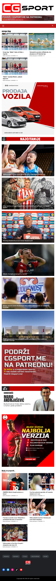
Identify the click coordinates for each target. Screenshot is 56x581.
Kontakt (45, 556)
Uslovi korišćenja (35, 556)
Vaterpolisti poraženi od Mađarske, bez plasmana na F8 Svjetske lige (40, 53)
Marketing (6, 556)
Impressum (15, 556)
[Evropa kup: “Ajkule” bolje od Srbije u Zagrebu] (14, 41)
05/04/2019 (40, 55)
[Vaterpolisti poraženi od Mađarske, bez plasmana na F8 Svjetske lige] (41, 41)
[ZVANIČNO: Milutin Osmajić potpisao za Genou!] (14, 481)
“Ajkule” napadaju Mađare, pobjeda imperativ (12, 78)
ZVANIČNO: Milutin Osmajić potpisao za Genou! (13, 493)
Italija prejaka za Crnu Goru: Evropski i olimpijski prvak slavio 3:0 (13, 544)
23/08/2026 (14, 521)
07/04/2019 (14, 55)
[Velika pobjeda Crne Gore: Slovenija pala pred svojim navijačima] (41, 507)
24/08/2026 (14, 495)
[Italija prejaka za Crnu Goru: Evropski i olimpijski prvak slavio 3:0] (14, 532)
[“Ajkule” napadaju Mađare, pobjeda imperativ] (14, 66)
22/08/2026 (40, 521)
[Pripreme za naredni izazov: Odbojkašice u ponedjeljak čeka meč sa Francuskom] (14, 507)
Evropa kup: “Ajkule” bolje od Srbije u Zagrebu (13, 53)
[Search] (53, 25)
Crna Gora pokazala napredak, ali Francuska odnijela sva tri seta (41, 493)
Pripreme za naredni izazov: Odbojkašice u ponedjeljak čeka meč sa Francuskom (14, 518)
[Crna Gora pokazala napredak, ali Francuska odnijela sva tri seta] (41, 481)
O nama (25, 556)
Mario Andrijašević (7, 55)
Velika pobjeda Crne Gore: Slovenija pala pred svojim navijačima (40, 518)
